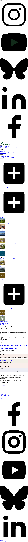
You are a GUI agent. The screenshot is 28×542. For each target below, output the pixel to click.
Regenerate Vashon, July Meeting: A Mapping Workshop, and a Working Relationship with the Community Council (13, 330)
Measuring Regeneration (15, 157)
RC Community (15, 258)
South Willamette (21, 152)
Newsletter (2, 398)
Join (2, 540)
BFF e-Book (9, 156)
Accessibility (4, 541)
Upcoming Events (2, 323)
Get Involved (1, 149)
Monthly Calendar (6, 323)
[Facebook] (14, 140)
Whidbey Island (4, 153)
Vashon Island (24, 152)
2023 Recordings (17, 147)
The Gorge (8, 152)
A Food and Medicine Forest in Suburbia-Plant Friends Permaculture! (12, 336)
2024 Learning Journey (12, 147)
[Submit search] (6, 0)
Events (1, 259)
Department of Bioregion (4, 390)
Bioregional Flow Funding (6, 157)
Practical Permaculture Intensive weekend (7, 365)
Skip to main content (2, 141)
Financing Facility (11, 157)
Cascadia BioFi (11, 258)
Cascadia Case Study (2, 156)
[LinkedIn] (14, 112)
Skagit (18, 152)
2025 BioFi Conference (7, 147)
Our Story (1, 146)
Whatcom (1, 153)
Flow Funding (1, 157)
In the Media (6, 146)
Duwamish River (2, 152)
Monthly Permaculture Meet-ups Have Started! (8, 348)
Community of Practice (3, 399)
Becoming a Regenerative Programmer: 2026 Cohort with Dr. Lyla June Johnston (13, 345)
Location (1, 382)
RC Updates (1, 258)
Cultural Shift (6, 156)
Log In (0, 324)
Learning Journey (8, 258)
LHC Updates (4, 258)
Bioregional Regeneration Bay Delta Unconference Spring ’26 (11, 340)
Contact (8, 146)
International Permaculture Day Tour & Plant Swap (9, 369)
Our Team (3, 146)
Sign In (1, 540)
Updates (1, 158)
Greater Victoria (11, 152)
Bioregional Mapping (3, 394)
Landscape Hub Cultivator (4, 386)
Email (1, 381)
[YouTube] (14, 56)
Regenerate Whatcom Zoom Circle (6, 360)
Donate (3, 324)
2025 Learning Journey (2, 147)
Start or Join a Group (2, 151)
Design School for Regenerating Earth (5, 395)
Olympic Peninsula (15, 152)
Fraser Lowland (5, 152)
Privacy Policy (1, 541)
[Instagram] (14, 28)
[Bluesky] (14, 84)
